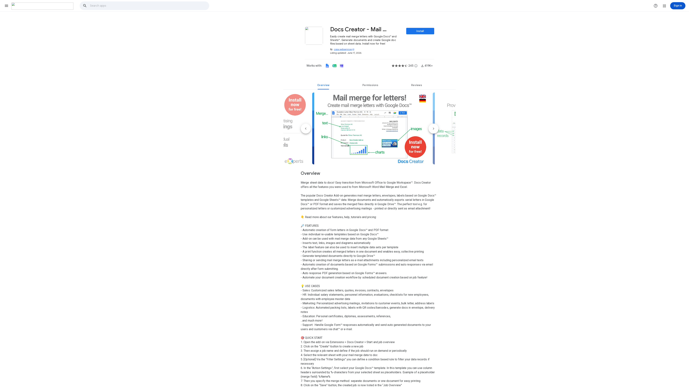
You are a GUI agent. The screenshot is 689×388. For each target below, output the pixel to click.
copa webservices (344, 49)
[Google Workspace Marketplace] (42, 6)
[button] (6, 5)
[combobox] (149, 6)
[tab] (323, 85)
